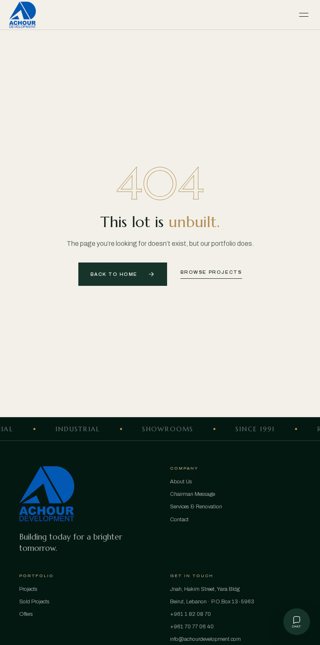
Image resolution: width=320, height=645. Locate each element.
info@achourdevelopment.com (205, 639)
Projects (28, 589)
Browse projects (211, 272)
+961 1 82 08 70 (190, 614)
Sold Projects (34, 602)
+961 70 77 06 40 (192, 627)
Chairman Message (192, 494)
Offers (26, 614)
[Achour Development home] (22, 15)
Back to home (114, 274)
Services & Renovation (196, 507)
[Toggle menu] (304, 15)
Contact (179, 519)
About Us (181, 482)
